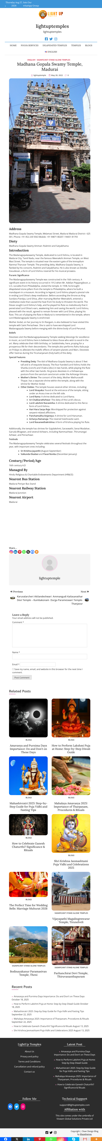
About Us (29, 1051)
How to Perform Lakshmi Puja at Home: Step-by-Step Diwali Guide (71, 749)
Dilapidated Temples (55, 45)
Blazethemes (86, 1134)
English (31, 60)
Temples (76, 45)
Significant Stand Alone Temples (53, 60)
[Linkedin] (15, 552)
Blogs (88, 45)
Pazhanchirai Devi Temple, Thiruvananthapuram (71, 974)
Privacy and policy (29, 1056)
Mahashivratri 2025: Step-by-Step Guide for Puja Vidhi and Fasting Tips (28, 806)
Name (16, 652)
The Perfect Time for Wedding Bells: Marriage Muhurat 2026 (28, 906)
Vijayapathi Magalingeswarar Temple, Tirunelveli (71, 920)
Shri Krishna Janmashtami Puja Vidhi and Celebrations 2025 (71, 864)
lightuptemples (52, 26)
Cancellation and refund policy (29, 1066)
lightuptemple (39, 75)
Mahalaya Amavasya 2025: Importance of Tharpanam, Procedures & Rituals (71, 806)
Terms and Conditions (29, 1061)
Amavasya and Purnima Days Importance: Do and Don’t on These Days (28, 749)
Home (13, 45)
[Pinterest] (20, 552)
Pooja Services (29, 45)
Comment (18, 622)
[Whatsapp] (24, 552)
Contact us (29, 1071)
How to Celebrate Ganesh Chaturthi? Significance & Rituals (28, 847)
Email (15, 664)
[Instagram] (11, 552)
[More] (37, 552)
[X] (28, 552)
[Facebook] (32, 552)
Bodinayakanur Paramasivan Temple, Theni (28, 973)
